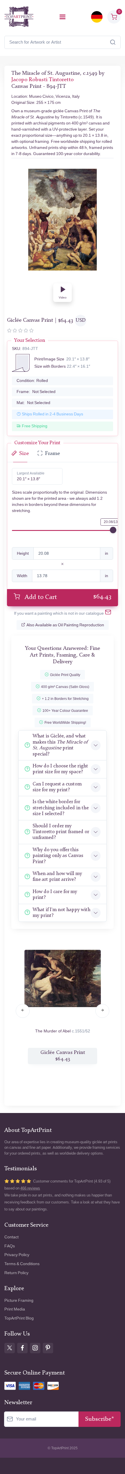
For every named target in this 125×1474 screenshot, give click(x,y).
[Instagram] (35, 1348)
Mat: (33, 402)
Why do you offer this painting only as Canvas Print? (58, 855)
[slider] (113, 530)
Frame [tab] (52, 453)
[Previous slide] (23, 1011)
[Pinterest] (48, 1348)
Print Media (14, 1309)
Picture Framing (18, 1300)
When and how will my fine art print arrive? (57, 876)
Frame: (36, 391)
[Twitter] (9, 1348)
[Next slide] (102, 1011)
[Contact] (108, 613)
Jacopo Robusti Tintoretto (42, 80)
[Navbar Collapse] (62, 17)
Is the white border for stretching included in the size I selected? (61, 807)
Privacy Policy (16, 1254)
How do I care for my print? (55, 894)
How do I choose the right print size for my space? (60, 769)
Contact (11, 1237)
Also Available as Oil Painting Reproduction (65, 625)
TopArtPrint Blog (19, 1318)
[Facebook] (22, 1348)
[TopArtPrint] (18, 16)
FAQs (9, 1246)
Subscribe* (99, 1419)
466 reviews (30, 1188)
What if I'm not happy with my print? (61, 912)
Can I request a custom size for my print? (57, 787)
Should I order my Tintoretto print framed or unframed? (61, 832)
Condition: (32, 380)
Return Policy (16, 1272)
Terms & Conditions (22, 1263)
